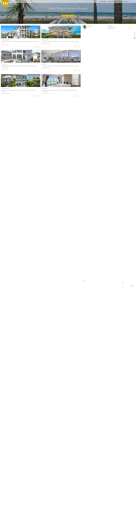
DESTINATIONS (103, 1)
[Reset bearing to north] (134, 36)
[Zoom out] (134, 34)
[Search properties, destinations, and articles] (9, 1)
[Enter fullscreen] (134, 38)
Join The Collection (123, 1)
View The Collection (68, 15)
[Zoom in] (134, 33)
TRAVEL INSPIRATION (112, 1)
